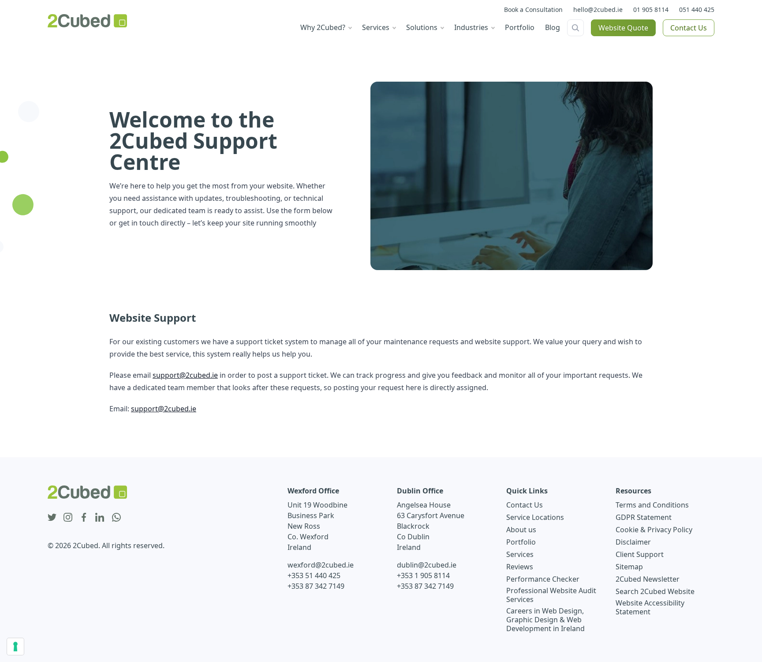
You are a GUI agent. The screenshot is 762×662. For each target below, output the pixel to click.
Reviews (519, 566)
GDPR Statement (644, 517)
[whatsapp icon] (116, 518)
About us (521, 529)
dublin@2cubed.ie (426, 565)
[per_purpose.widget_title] (15, 646)
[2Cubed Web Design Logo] (87, 20)
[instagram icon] (68, 518)
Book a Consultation (533, 9)
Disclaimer (633, 542)
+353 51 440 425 (314, 575)
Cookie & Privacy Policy (654, 529)
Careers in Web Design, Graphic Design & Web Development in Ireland (545, 619)
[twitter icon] (52, 518)
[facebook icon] (83, 518)
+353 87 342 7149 (316, 586)
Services (520, 554)
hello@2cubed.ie (598, 9)
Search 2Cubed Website (655, 591)
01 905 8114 (651, 9)
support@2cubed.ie (185, 375)
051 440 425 (696, 9)
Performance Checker (542, 579)
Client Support (640, 554)
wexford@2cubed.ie (321, 565)
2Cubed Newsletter (648, 579)
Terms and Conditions (652, 504)
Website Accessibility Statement (650, 607)
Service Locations (535, 517)
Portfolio (521, 542)
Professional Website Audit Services (551, 595)
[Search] (575, 27)
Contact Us (688, 28)
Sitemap (629, 566)
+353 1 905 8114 (423, 575)
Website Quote (623, 28)
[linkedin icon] (99, 518)
